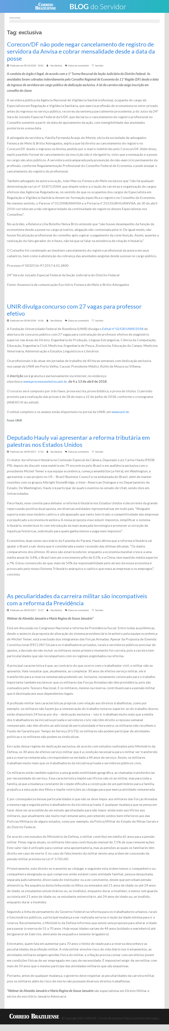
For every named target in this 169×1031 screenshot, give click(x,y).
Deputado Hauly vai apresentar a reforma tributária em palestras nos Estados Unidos (78, 441)
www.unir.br (120, 412)
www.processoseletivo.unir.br (45, 381)
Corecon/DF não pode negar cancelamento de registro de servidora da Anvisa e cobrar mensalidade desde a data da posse (81, 51)
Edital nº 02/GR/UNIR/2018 (122, 329)
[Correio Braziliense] (48, 6)
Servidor (99, 65)
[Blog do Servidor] (98, 6)
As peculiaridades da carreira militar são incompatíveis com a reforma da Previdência (77, 599)
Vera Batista (56, 65)
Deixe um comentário (78, 65)
